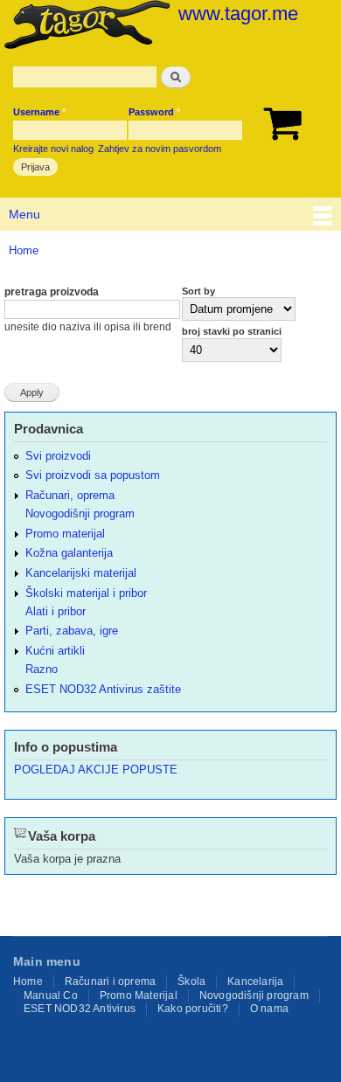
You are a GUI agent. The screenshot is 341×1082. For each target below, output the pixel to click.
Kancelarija (255, 981)
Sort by (198, 291)
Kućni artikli (55, 650)
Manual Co (51, 995)
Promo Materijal (138, 995)
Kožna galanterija (69, 552)
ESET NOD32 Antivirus (80, 1008)
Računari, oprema (70, 495)
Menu (24, 214)
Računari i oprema (110, 981)
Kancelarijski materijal (80, 572)
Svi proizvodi (58, 455)
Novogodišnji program (80, 513)
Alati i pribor (55, 611)
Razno (41, 669)
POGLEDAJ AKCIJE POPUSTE (95, 769)
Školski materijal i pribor (86, 593)
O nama (269, 1008)
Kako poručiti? (192, 1008)
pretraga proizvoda (51, 292)
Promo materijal (65, 533)
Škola (191, 981)
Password (154, 112)
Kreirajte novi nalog (53, 148)
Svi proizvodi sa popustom (92, 475)
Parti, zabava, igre (71, 630)
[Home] (85, 26)
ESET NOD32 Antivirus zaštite (103, 689)
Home (23, 250)
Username (39, 112)
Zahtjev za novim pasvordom (159, 148)
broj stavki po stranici (232, 331)
